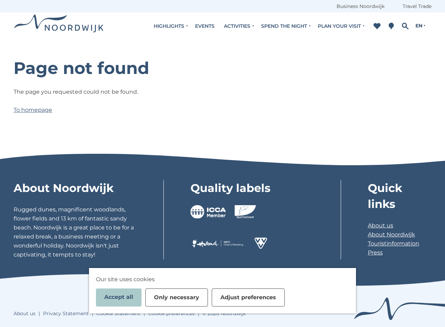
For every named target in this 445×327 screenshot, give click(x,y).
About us (380, 225)
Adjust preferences (248, 297)
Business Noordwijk (361, 6)
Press (375, 252)
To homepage (33, 110)
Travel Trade (417, 6)
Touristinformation (393, 243)
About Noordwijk (391, 234)
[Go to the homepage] (59, 25)
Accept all (118, 297)
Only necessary (176, 297)
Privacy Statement (66, 313)
